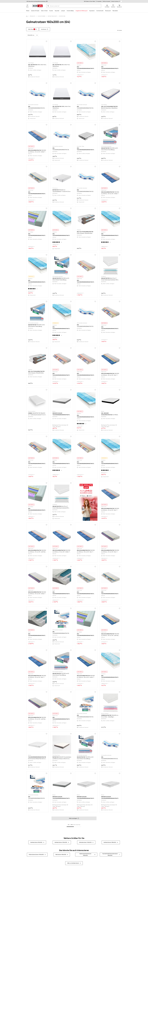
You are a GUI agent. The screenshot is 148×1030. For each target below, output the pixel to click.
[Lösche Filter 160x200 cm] (37, 35)
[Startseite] (26, 16)
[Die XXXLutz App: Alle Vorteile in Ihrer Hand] (86, 519)
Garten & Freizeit (35, 10)
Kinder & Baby (70, 10)
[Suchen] (48, 6)
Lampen (63, 10)
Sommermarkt (99, 10)
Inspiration (92, 10)
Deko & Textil (44, 10)
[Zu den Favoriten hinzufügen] (46, 41)
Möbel (27, 10)
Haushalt (57, 10)
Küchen (51, 10)
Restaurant (108, 10)
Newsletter (115, 10)
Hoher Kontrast (115, 1)
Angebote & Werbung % (81, 10)
